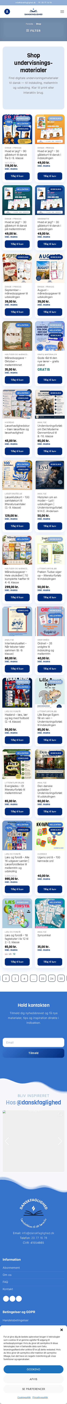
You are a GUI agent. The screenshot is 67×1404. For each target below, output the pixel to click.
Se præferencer (33, 1389)
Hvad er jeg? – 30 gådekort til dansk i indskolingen (49, 154)
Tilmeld (33, 1053)
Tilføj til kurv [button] (17, 176)
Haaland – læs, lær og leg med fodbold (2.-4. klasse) (17, 718)
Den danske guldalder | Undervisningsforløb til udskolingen (50, 791)
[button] (61, 1330)
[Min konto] (7, 12)
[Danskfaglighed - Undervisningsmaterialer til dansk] (33, 11)
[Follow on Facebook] (6, 1299)
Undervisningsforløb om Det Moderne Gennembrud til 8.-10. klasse (50, 431)
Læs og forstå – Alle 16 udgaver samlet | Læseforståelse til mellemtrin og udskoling (17, 864)
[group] (33, 1141)
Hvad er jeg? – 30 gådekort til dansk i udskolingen (49, 225)
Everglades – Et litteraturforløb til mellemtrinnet (15, 789)
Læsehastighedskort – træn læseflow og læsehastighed (18, 429)
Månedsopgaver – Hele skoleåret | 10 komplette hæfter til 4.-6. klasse (17, 577)
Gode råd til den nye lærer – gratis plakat (48, 361)
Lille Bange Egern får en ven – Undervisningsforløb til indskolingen (50, 720)
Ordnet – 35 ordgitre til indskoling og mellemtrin (46, 649)
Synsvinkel (44, 935)
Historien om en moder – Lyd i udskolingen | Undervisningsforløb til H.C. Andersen (50, 504)
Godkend (33, 1369)
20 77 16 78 (39, 1238)
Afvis (33, 1379)
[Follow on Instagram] (12, 1299)
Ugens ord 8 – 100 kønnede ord (49, 859)
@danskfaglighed (39, 1102)
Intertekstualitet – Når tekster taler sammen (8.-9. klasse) (16, 649)
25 (61, 979)
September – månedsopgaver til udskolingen (16, 293)
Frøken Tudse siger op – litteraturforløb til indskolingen (49, 575)
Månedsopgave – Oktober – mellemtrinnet (15, 361)
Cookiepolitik (24, 1397)
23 (42, 979)
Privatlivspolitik (40, 1397)
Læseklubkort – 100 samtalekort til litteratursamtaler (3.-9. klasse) (17, 502)
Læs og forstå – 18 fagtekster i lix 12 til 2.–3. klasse (16, 939)
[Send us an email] (19, 1299)
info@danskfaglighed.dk (25, 2)
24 (51, 979)
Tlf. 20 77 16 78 (45, 2)
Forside (29, 24)
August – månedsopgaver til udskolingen (49, 293)
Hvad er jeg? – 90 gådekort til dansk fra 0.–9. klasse (16, 154)
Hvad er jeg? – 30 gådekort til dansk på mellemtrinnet (16, 225)
